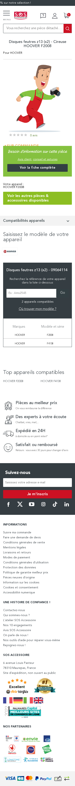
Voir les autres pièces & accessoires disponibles (28, 198)
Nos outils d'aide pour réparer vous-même (31, 640)
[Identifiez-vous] (55, 16)
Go (62, 293)
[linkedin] (66, 506)
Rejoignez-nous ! (14, 645)
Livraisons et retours (17, 552)
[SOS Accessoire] (20, 16)
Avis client (24, 159)
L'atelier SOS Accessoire (19, 620)
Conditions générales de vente (24, 542)
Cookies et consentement (20, 587)
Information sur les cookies (21, 582)
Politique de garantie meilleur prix (25, 572)
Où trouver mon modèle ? (37, 309)
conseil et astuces (45, 159)
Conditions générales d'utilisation (26, 562)
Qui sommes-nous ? (16, 615)
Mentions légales (14, 547)
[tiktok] (55, 506)
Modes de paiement (16, 557)
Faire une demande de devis (22, 537)
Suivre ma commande (17, 532)
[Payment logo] (37, 778)
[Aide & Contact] (43, 16)
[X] (20, 506)
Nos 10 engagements (17, 625)
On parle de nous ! (15, 635)
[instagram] (43, 506)
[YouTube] (31, 506)
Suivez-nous (17, 472)
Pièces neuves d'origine (19, 577)
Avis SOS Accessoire (17, 630)
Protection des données (19, 567)
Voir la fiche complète (37, 167)
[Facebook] (8, 506)
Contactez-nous (14, 610)
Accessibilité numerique (19, 592)
